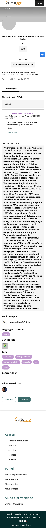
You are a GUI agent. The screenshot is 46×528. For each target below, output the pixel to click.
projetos (12, 459)
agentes (12, 450)
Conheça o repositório (21, 525)
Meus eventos (11, 479)
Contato (24, 399)
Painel (9, 468)
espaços (12, 454)
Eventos (8, 9)
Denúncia (9, 399)
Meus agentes (11, 484)
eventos (12, 445)
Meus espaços (11, 488)
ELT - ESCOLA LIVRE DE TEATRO (20, 114)
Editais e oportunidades (16, 474)
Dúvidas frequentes (14, 503)
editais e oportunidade (19, 440)
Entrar (39, 3)
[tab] (10, 89)
